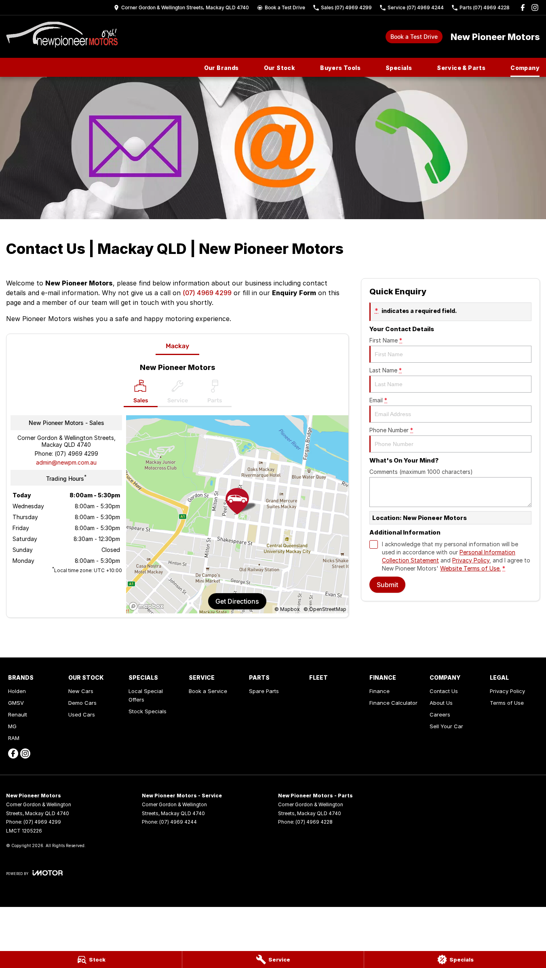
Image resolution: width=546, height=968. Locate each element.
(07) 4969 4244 (178, 822)
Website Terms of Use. (470, 568)
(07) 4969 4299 (207, 293)
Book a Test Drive (414, 36)
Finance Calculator (393, 703)
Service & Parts (461, 67)
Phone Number (391, 430)
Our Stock (279, 67)
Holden (17, 691)
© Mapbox (287, 609)
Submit (387, 585)
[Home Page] (62, 36)
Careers (440, 714)
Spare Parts (264, 691)
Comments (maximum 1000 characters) (421, 471)
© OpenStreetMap (325, 609)
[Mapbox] (148, 606)
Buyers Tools (340, 67)
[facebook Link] (523, 7)
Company (525, 67)
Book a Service (208, 691)
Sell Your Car (446, 726)
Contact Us (444, 691)
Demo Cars (82, 703)
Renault (17, 714)
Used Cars (81, 714)
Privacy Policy (470, 560)
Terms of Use (507, 703)
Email (378, 400)
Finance (379, 691)
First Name (385, 340)
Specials (399, 67)
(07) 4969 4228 (314, 822)
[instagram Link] (535, 7)
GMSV (16, 703)
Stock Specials (148, 711)
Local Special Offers (146, 695)
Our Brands (221, 67)
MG (12, 726)
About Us (441, 703)
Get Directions (237, 601)
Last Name (385, 370)
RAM (13, 738)
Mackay (177, 346)
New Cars (80, 691)
